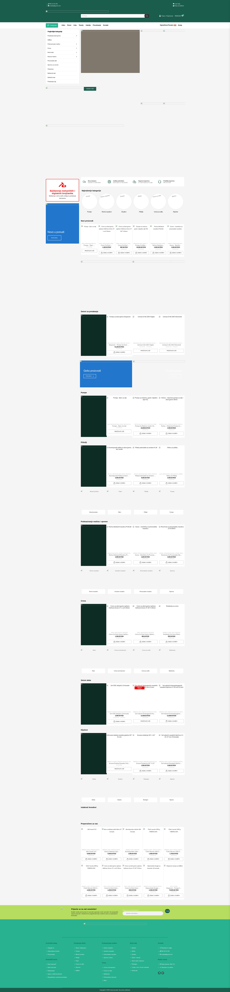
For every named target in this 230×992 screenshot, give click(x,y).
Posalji (167, 911)
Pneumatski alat (52, 60)
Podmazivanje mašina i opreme (158, 243)
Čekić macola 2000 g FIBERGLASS (95, 888)
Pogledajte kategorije (55, 31)
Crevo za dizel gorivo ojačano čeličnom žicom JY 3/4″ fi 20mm (155, 634)
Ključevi (175, 212)
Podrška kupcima (168, 181)
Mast (93, 671)
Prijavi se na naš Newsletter (131, 910)
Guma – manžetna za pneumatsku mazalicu (149, 555)
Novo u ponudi (174, 886)
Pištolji (141, 212)
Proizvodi (113, 243)
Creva (49, 48)
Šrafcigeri (145, 800)
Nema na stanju (139, 688)
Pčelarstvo (51, 69)
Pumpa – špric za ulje (91, 245)
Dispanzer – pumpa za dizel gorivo (120, 345)
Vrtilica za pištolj (171, 476)
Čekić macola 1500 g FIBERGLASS (177, 851)
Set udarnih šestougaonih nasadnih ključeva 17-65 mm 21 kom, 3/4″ (157, 713)
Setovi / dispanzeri (130, 343)
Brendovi (161, 424)
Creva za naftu (158, 212)
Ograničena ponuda (168, 25)
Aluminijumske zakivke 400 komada (136, 851)
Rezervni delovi (52, 56)
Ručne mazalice (107, 212)
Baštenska (171, 671)
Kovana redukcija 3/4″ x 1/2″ (145, 763)
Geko (83, 243)
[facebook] (159, 973)
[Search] (147, 16)
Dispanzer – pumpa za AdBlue (176, 888)
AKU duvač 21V (91, 851)
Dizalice (123, 212)
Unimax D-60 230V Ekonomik (171, 345)
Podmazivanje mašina (54, 44)
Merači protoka (93, 512)
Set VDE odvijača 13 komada (119, 713)
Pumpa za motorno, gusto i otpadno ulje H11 (149, 426)
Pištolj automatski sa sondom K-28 (146, 476)
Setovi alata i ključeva (130, 711)
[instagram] (162, 973)
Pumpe (89, 212)
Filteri (119, 512)
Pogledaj (54, 238)
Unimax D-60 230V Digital (145, 345)
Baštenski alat (52, 73)
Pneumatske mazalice (145, 591)
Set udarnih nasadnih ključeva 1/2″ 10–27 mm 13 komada (179, 763)
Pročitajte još (89, 250)
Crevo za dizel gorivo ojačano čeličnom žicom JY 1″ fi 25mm (129, 634)
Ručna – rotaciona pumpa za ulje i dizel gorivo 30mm (178, 426)
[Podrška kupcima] (159, 181)
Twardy (131, 761)
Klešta (93, 800)
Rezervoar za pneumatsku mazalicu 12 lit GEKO (176, 555)
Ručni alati (51, 52)
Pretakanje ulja (52, 81)
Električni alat (51, 77)
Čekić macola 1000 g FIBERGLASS (157, 851)
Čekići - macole (153, 849)
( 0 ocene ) (148, 346)
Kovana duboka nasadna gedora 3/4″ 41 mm (123, 763)
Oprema (170, 243)
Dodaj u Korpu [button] (107, 252)
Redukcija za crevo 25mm (171, 634)
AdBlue (50, 40)
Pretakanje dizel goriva (54, 35)
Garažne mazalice (119, 591)
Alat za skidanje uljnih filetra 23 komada (117, 851)
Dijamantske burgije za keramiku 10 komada (160, 888)
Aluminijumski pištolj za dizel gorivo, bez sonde (124, 476)
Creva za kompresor (119, 671)
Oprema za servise (53, 65)
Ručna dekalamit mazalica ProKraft (164, 245)
